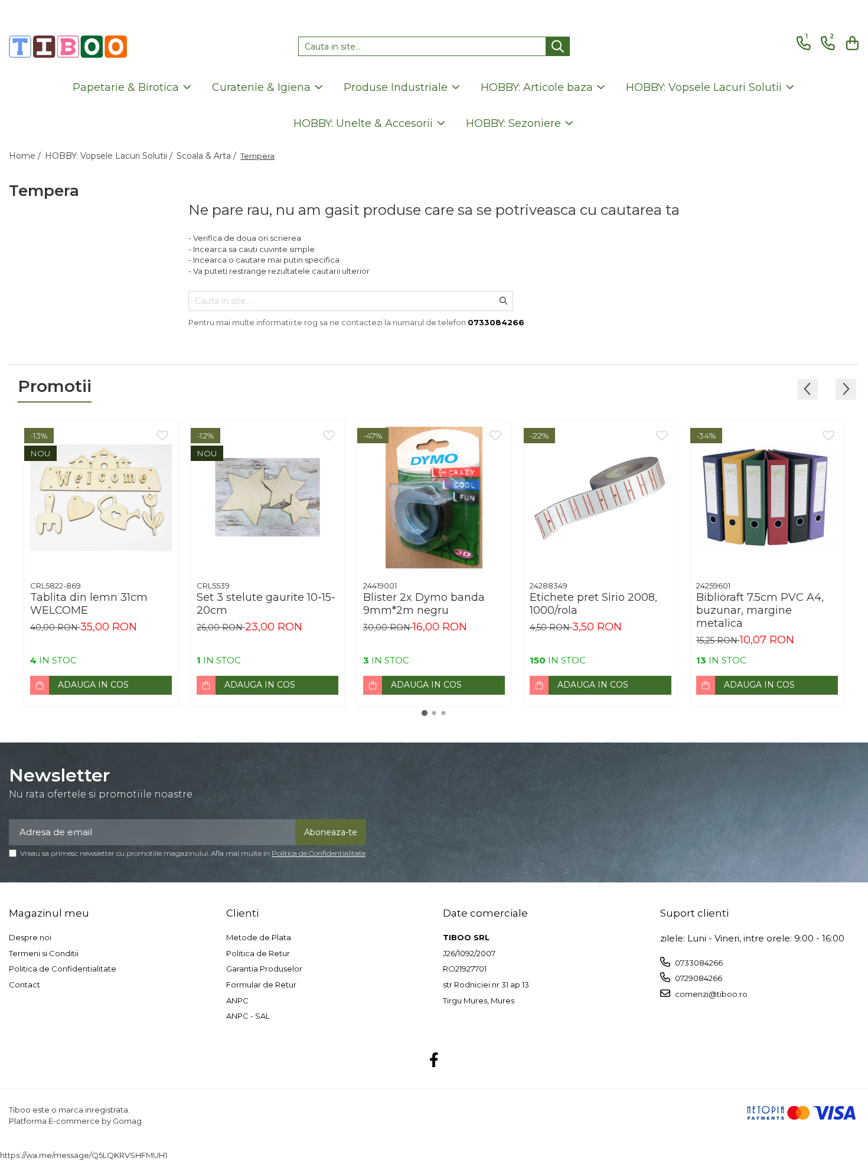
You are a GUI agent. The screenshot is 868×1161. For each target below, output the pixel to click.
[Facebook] (434, 1060)
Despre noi (30, 937)
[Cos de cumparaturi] (850, 43)
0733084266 (698, 962)
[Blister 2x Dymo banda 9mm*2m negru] (434, 497)
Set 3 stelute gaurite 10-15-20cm (266, 604)
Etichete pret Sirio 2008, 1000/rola (593, 604)
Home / (26, 156)
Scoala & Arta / (208, 156)
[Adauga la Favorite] (162, 436)
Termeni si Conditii (44, 953)
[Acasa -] (68, 46)
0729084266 (697, 978)
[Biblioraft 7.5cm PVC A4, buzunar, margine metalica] (767, 497)
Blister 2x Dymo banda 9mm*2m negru (424, 604)
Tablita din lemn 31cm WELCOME (89, 604)
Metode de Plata (258, 937)
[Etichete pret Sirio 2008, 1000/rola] (600, 497)
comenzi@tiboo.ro (710, 994)
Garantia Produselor (264, 968)
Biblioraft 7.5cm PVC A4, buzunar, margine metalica (760, 610)
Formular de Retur (261, 984)
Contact (24, 984)
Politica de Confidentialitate (319, 853)
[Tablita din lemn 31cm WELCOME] (101, 497)
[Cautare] (558, 46)
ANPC (237, 1000)
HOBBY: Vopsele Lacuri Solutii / (110, 156)
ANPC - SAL (248, 1016)
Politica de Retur (258, 953)
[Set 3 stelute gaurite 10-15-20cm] (267, 497)
